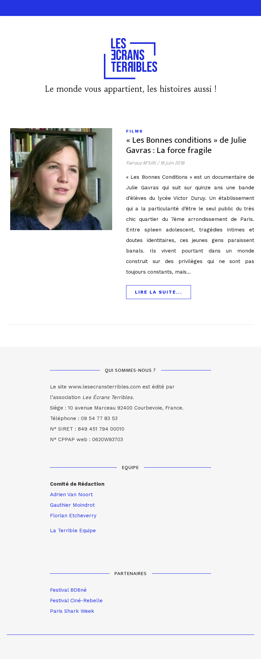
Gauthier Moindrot (72, 505)
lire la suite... (158, 292)
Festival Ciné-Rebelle (76, 600)
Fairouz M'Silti (141, 163)
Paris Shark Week (72, 611)
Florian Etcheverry (73, 516)
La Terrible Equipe (73, 530)
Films (134, 131)
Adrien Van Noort (71, 494)
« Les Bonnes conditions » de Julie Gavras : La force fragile (186, 145)
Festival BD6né (68, 590)
